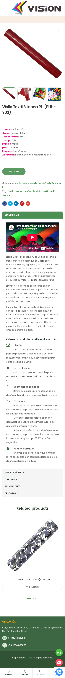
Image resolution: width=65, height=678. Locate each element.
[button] (57, 31)
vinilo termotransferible (21, 191)
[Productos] (8, 671)
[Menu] (3, 8)
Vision (29, 657)
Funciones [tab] (11, 479)
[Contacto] (24, 671)
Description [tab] (12, 214)
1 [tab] (29, 598)
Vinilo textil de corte (26, 183)
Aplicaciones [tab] (12, 486)
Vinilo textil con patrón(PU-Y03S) (32, 579)
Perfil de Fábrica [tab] (14, 472)
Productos (8, 675)
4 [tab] (38, 598)
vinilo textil (42, 191)
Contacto (24, 675)
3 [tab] (35, 598)
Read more (34, 587)
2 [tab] (33, 598)
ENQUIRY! (14, 171)
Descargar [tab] (11, 493)
